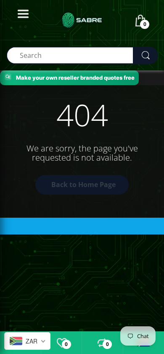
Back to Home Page (83, 184)
